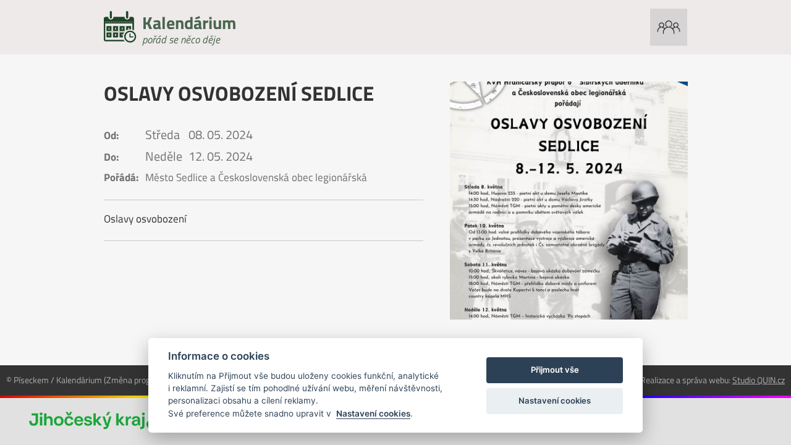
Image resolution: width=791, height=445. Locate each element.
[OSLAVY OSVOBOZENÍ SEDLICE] (569, 201)
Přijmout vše (555, 370)
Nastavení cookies (373, 413)
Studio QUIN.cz (758, 379)
